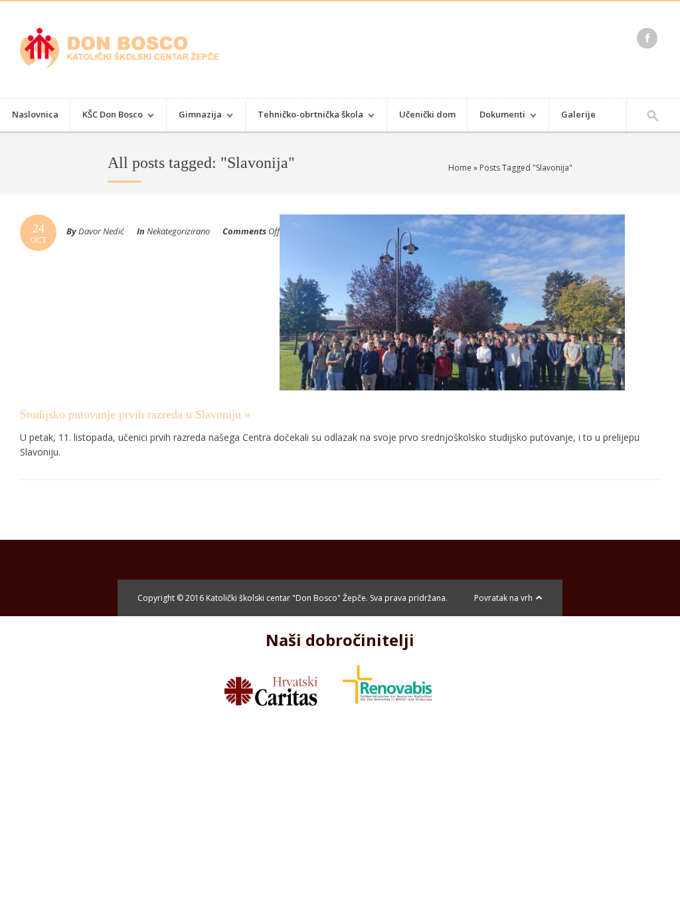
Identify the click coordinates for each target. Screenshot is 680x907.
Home (459, 167)
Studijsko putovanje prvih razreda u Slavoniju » (135, 414)
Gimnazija (194, 116)
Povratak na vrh (503, 598)
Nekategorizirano (178, 231)
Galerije (578, 114)
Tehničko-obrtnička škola (304, 116)
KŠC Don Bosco (106, 116)
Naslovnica (35, 114)
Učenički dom (427, 114)
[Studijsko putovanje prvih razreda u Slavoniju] (452, 403)
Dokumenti (496, 116)
